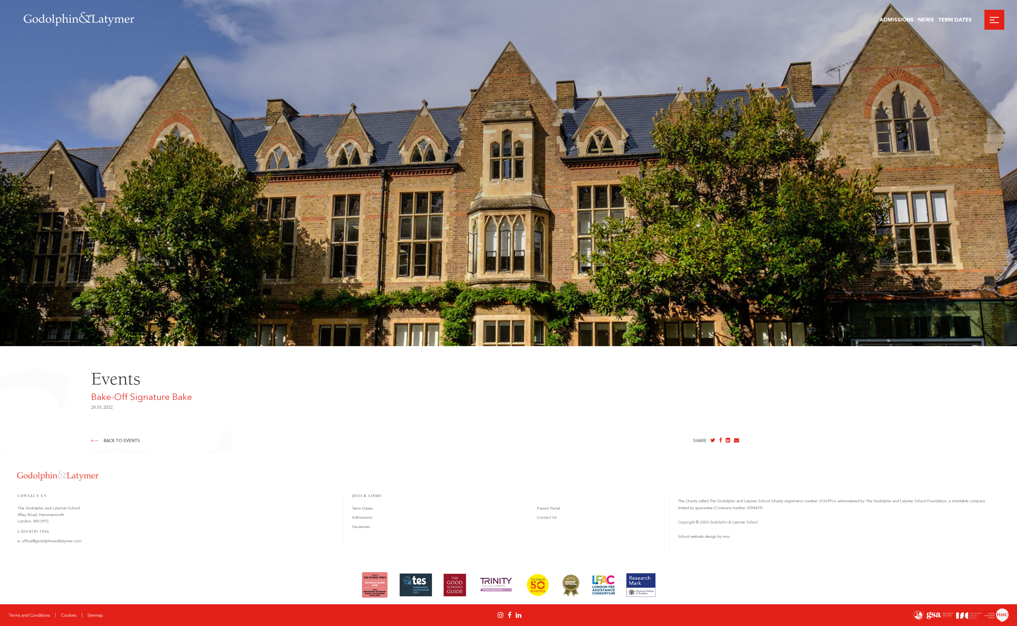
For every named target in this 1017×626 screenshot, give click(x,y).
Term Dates (955, 19)
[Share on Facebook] (720, 440)
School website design (697, 536)
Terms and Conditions (29, 615)
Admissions (897, 19)
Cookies (69, 615)
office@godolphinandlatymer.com (52, 541)
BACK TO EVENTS (122, 440)
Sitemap (95, 615)
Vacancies (361, 526)
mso (726, 536)
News (926, 19)
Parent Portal (548, 508)
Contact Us (547, 517)
